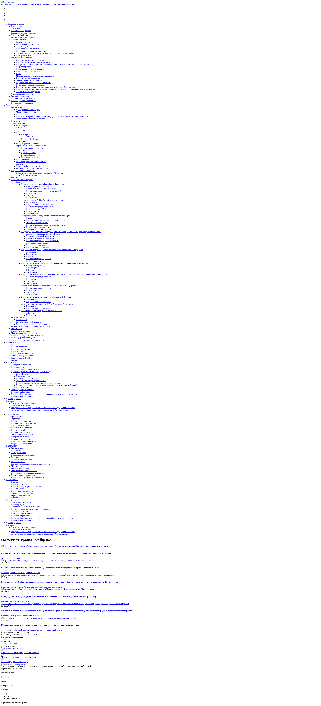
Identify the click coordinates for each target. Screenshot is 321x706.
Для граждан (11, 362)
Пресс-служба (12, 342)
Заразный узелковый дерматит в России (43, 234)
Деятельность (12, 105)
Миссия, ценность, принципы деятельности (35, 76)
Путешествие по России (26, 378)
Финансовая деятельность (22, 94)
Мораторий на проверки (26, 112)
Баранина (14, 573)
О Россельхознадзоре (15, 24)
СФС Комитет (27, 137)
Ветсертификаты (23, 125)
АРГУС (19, 128)
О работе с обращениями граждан (25, 369)
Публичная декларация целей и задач (32, 51)
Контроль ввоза (30, 587)
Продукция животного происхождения (38, 630)
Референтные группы (25, 42)
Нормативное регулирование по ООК (42, 241)
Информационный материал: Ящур (41, 189)
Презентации (21, 320)
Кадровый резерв (23, 67)
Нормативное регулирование (38, 259)
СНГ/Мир (30, 195)
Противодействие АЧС (36, 209)
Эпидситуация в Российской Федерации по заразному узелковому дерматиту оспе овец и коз (61, 232)
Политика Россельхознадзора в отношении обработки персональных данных (44, 394)
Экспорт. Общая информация (28, 166)
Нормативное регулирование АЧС (40, 207)
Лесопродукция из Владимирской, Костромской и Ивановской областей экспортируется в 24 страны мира (49, 596)
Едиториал (25, 134)
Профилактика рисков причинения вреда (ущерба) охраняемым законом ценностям (52, 116)
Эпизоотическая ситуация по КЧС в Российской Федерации (47, 304)
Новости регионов (19, 347)
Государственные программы (23, 33)
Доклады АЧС (32, 202)
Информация (31, 254)
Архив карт (31, 252)
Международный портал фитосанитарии (18, 657)
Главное (14, 344)
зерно (10, 558)
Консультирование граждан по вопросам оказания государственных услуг (43, 408)
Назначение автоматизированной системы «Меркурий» (40, 173)
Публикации (31, 193)
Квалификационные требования (30, 69)
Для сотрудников (13, 399)
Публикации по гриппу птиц (38, 227)
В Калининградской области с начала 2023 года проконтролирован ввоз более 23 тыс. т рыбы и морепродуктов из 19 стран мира (59, 582)
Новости (29, 256)
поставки (27, 616)
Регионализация (18, 317)
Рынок (18, 630)
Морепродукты (48, 587)
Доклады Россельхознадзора (28, 44)
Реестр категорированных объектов (31, 119)
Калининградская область (12, 587)
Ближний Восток (33, 573)
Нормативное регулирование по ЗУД (42, 238)
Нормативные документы (32, 148)
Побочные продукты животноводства (27, 335)
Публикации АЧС (33, 211)
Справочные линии (19, 387)
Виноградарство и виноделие (23, 338)
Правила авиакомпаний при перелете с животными (38, 383)
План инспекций (23, 159)
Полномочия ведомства (21, 31)
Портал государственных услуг (14, 662)
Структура (15, 28)
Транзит (19, 164)
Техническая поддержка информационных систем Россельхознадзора (40, 410)
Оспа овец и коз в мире (36, 245)
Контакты (15, 360)
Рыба (39, 587)
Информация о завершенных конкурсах (33, 62)
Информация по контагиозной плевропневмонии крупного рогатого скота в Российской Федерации (64, 274)
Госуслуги (15, 121)
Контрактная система (20, 96)
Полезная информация (20, 392)
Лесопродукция (7, 601)
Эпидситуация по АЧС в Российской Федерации (42, 200)
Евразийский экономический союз (31, 146)
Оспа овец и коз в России (37, 243)
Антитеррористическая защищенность (27, 340)
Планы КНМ (21, 114)
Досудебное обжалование (22, 103)
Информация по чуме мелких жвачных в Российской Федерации (49, 286)
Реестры (14, 177)
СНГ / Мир (30, 270)
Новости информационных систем (26, 349)
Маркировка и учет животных (24, 333)
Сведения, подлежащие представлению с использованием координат (45, 53)
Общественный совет (20, 35)
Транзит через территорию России (31, 381)
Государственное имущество (23, 98)
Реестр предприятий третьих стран (31, 162)
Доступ (11, 630)
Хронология (31, 198)
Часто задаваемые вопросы (22, 390)
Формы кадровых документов (29, 80)
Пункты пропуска (28, 153)
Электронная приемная (26, 55)
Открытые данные (24, 46)
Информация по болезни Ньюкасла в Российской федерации (47, 297)
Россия (19, 182)
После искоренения (34, 261)
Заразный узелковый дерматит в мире (42, 236)
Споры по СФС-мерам (30, 139)
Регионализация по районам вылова (31, 324)
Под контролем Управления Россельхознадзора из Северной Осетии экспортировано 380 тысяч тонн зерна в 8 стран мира (56, 553)
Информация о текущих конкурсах (31, 60)
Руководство (16, 26)
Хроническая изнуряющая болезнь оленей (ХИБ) (42, 311)
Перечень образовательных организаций (33, 83)
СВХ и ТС (25, 150)
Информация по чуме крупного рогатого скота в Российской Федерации (52, 250)
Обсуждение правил (29, 175)
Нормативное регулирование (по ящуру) (43, 191)
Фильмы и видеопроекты (22, 356)
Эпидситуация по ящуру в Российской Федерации (42, 184)
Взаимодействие (15, 616)
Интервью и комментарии (22, 353)
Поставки (5, 573)
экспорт (4, 558)
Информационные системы (23, 171)
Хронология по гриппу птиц (38, 229)
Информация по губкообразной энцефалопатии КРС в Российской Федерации (54, 263)
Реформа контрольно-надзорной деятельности (30, 326)
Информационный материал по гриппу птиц (45, 220)
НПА (18, 73)
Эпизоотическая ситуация (22, 180)
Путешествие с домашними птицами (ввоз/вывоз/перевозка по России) (46, 385)
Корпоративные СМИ (20, 358)
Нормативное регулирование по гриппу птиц (45, 225)
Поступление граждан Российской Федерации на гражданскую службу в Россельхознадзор (55, 64)
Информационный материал (38, 247)
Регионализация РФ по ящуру (29, 322)
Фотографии (31, 272)
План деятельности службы (28, 49)
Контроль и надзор (19, 107)
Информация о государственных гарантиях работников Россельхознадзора (48, 87)
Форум (24, 130)
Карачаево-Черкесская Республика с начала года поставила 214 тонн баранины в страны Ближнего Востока (50, 568)
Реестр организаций (29, 157)
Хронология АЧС (33, 213)
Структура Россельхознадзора (23, 403)
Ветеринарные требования (27, 143)
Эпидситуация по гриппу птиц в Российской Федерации (45, 216)
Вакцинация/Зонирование (37, 186)
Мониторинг (16, 329)
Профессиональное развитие (28, 71)
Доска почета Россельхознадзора (30, 85)
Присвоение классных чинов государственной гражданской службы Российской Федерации (55, 89)
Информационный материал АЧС (40, 204)
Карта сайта (20, 664)
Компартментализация (20, 331)
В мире (29, 218)
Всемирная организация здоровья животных (20, 653)
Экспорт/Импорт (18, 123)
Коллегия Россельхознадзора (23, 37)
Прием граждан (17, 367)
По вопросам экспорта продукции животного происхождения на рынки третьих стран (40, 625)
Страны (17, 558)
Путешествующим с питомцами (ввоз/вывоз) (30, 371)
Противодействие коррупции (23, 101)
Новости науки (17, 351)
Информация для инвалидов (28, 78)
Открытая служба (18, 40)
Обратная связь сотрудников (28, 92)
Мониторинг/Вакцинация (37, 222)
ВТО (18, 132)
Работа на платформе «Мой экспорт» (32, 168)
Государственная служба (21, 58)
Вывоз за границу (23, 376)
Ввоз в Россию (22, 374)
